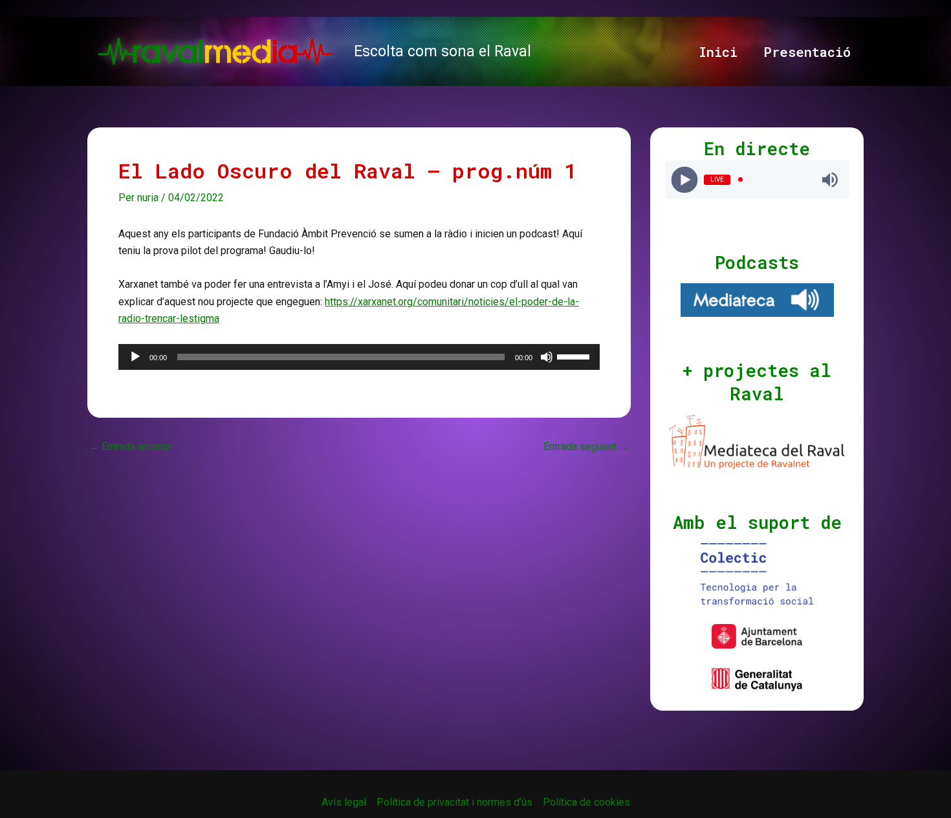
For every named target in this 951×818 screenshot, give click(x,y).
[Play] (684, 179)
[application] (359, 357)
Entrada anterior (130, 447)
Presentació (807, 51)
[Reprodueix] (135, 356)
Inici (718, 51)
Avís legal (344, 802)
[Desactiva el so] (546, 356)
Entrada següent (586, 447)
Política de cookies (586, 802)
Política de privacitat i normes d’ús (454, 802)
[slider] (575, 355)
